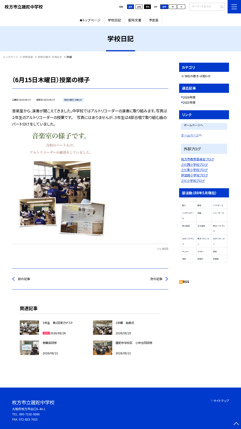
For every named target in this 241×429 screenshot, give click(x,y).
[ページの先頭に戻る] (236, 424)
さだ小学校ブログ (193, 180)
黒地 (147, 6)
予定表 (154, 20)
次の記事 (156, 279)
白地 (139, 6)
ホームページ (190, 135)
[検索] (220, 7)
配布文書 (134, 20)
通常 (130, 6)
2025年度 (189, 102)
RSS (186, 281)
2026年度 (189, 97)
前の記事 (24, 279)
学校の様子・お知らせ (198, 76)
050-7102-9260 (29, 414)
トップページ (91, 20)
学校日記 (114, 20)
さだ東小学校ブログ (194, 170)
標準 (164, 6)
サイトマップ (221, 400)
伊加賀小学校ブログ (194, 175)
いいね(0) (162, 248)
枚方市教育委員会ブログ (197, 159)
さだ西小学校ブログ (194, 164)
